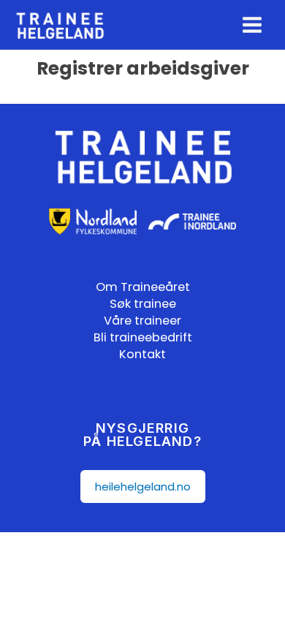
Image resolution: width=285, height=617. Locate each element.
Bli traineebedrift (143, 337)
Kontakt (142, 354)
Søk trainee (143, 303)
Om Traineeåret (143, 287)
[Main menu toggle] (252, 25)
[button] (142, 486)
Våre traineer (142, 320)
